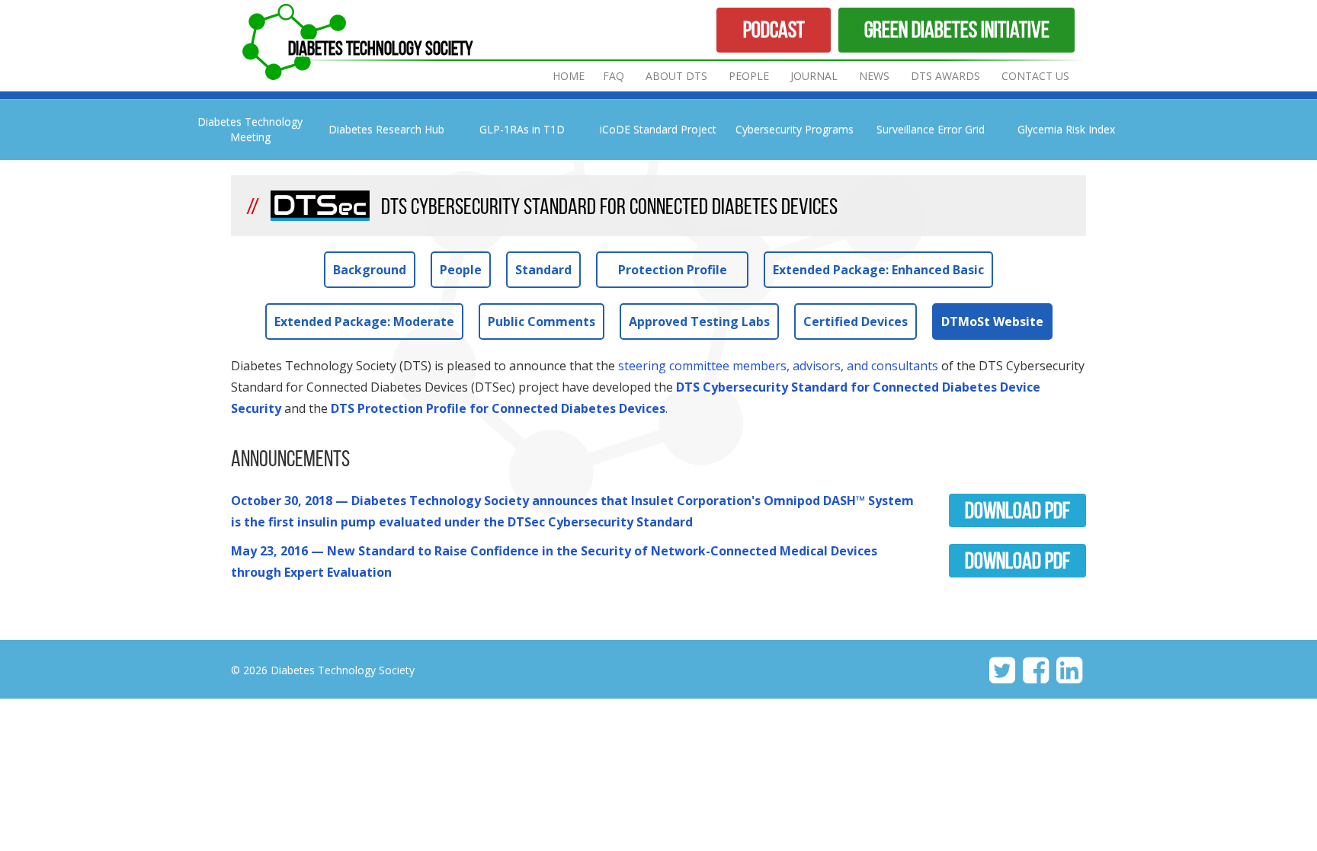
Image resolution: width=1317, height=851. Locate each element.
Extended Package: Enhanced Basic (878, 269)
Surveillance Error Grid (930, 129)
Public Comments (541, 321)
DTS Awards (945, 76)
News (874, 76)
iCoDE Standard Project (658, 129)
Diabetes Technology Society (380, 48)
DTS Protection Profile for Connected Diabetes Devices (498, 408)
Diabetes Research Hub (386, 129)
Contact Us (1035, 76)
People (749, 76)
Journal (815, 76)
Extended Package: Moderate (364, 321)
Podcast (774, 29)
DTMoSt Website (992, 321)
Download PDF (1017, 510)
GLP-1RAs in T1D (522, 129)
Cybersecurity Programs (794, 129)
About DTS (676, 76)
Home (569, 76)
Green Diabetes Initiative (956, 29)
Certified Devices (855, 321)
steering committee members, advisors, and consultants (778, 365)
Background (369, 269)
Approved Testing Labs (699, 321)
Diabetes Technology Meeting (250, 129)
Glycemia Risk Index (1066, 129)
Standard (543, 269)
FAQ (613, 76)
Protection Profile (672, 269)
